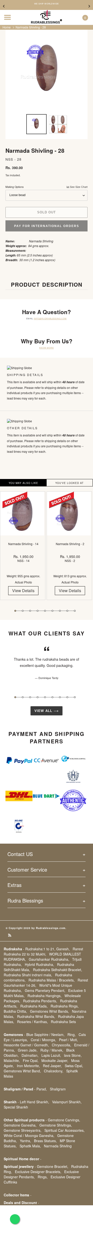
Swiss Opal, (74, 1065)
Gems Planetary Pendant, (45, 990)
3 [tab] (30, 611)
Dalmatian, (30, 1055)
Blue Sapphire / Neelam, (45, 1034)
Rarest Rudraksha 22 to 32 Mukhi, (43, 951)
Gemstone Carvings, (64, 1119)
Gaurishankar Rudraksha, (49, 959)
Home (6, 27)
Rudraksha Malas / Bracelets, (52, 980)
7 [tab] (60, 611)
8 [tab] (67, 611)
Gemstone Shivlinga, (55, 1125)
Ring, (71, 1034)
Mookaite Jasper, (54, 1060)
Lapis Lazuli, (51, 1055)
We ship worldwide (46, 3)
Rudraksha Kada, (34, 1006)
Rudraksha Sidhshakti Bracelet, (57, 969)
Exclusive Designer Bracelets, (38, 1171)
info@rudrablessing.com (50, 318)
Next (89, 6)
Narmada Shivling (58, 1145)
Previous (3, 6)
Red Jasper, (52, 1065)
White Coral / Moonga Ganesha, (29, 1135)
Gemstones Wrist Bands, (49, 1011)
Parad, (41, 1088)
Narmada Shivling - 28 (31, 27)
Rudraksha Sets (63, 1021)
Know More (46, 347)
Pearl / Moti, (68, 1039)
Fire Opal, (30, 1060)
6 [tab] (52, 611)
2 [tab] (23, 611)
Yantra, (25, 1140)
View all (43, 711)
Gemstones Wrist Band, (22, 1070)
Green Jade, (27, 1050)
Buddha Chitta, (15, 1011)
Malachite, (12, 1060)
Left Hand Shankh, (34, 1101)
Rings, (43, 1176)
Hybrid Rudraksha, (39, 964)
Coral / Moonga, (43, 1039)
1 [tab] (15, 611)
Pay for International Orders (46, 226)
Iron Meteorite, (28, 1065)
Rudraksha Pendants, (40, 1000)
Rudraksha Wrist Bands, (36, 1016)
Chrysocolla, (61, 1044)
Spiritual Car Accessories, (64, 1130)
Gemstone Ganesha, (20, 1125)
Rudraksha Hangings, (45, 995)
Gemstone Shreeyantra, (22, 1130)
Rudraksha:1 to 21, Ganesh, (47, 948)
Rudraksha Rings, (65, 1006)
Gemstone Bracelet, (52, 1166)
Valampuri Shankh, (67, 1101)
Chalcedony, (53, 1070)
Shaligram (58, 1088)
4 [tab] (37, 611)
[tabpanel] (23, 549)
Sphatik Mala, (30, 1145)
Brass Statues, (45, 1140)
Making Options (46, 187)
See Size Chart (78, 187)
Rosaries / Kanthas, (32, 1021)
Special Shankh (16, 1107)
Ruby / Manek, (51, 1050)
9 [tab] (75, 611)
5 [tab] (45, 611)
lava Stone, (73, 1055)
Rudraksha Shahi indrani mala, (28, 974)
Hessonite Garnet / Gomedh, (26, 1044)
